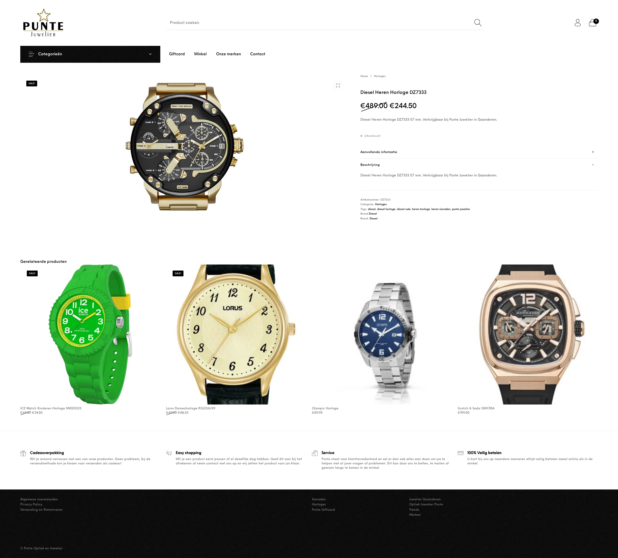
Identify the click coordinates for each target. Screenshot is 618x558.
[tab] (479, 152)
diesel (372, 209)
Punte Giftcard (323, 509)
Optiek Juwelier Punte (426, 504)
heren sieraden (440, 209)
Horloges (380, 76)
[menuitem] (177, 54)
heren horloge (421, 209)
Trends (414, 509)
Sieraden (319, 499)
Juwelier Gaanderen (425, 499)
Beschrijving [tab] (370, 165)
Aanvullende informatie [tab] (378, 152)
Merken (415, 514)
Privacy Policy (31, 504)
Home (364, 76)
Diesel (373, 214)
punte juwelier (461, 209)
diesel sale (404, 209)
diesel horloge (386, 209)
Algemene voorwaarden (39, 499)
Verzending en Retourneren (41, 509)
